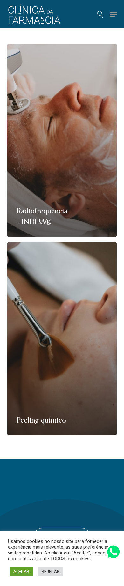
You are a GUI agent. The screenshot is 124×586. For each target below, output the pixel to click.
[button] (113, 14)
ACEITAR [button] (21, 571)
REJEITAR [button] (50, 571)
